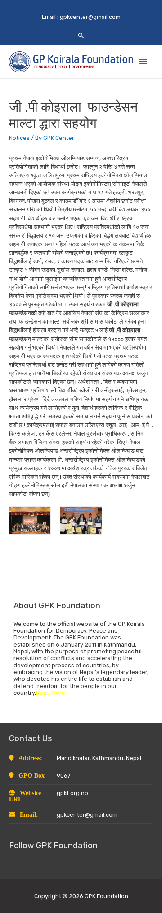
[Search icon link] (81, 35)
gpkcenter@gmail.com (90, 16)
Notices (19, 138)
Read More (50, 692)
